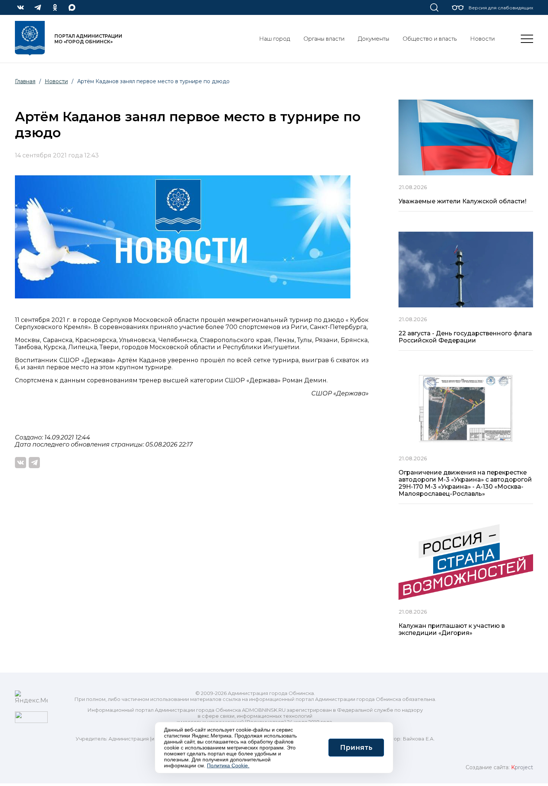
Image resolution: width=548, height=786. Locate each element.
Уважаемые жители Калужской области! (462, 201)
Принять (356, 747)
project (522, 767)
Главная (25, 81)
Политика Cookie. (228, 765)
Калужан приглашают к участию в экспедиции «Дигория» (452, 629)
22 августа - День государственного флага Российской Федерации (465, 337)
